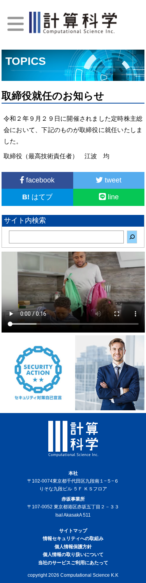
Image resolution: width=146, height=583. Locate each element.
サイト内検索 (25, 220)
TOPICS (25, 61)
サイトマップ (73, 530)
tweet (112, 180)
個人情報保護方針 (73, 546)
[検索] (132, 237)
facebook (39, 180)
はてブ (37, 197)
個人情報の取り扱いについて (73, 554)
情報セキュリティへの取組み (73, 538)
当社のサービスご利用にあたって (73, 562)
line (112, 197)
